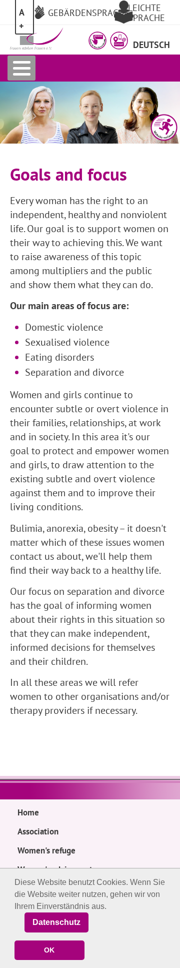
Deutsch (151, 45)
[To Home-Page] (37, 38)
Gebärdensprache (88, 13)
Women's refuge (47, 850)
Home (28, 812)
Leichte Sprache (146, 13)
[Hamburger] (22, 68)
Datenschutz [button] (56, 922)
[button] (97, 41)
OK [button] (49, 950)
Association (38, 831)
